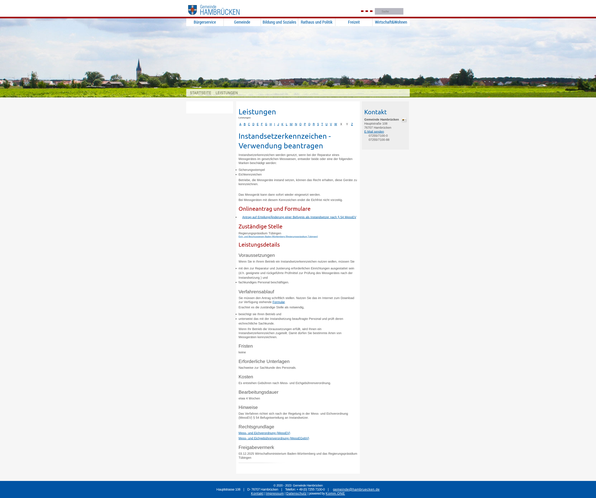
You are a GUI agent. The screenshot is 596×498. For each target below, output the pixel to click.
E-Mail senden (374, 131)
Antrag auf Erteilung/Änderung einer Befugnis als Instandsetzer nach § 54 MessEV (299, 217)
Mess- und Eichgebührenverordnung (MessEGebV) (274, 438)
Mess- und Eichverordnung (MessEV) (264, 433)
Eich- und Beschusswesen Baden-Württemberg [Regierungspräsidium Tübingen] (278, 236)
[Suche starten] (404, 12)
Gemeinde (242, 22)
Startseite (200, 92)
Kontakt (257, 493)
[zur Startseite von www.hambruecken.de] (220, 16)
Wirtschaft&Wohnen (391, 22)
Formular (279, 302)
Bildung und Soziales (279, 22)
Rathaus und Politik (316, 22)
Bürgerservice (205, 22)
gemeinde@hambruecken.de (356, 489)
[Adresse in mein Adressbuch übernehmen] (404, 121)
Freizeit (354, 22)
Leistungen (227, 92)
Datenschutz (296, 493)
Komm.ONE (335, 493)
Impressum (275, 493)
